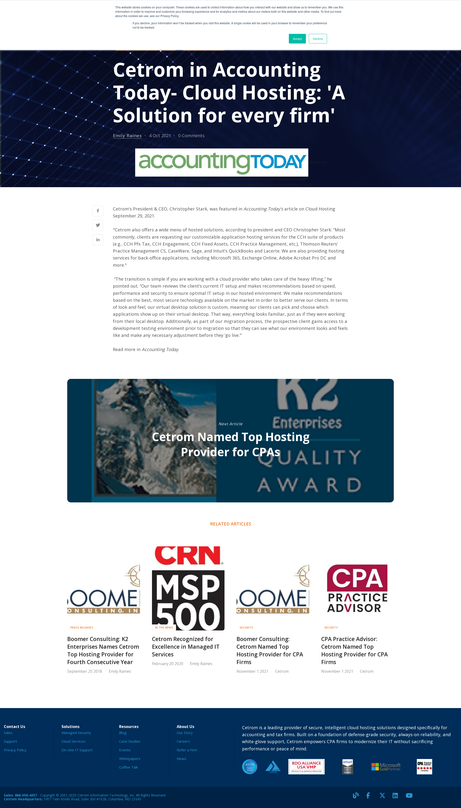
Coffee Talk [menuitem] (128, 767)
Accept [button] (297, 39)
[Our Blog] (358, 797)
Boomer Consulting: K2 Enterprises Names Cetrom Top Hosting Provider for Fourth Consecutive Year (103, 650)
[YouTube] (410, 797)
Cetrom (282, 671)
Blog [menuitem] (123, 732)
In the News (164, 627)
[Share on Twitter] (97, 225)
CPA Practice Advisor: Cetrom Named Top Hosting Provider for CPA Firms (354, 650)
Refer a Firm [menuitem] (187, 749)
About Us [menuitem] (185, 726)
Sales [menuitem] (8, 732)
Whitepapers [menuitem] (129, 758)
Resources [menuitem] (129, 726)
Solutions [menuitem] (70, 726)
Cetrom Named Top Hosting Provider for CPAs (230, 444)
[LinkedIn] (397, 797)
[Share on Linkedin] (97, 239)
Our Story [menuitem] (185, 732)
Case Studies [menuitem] (129, 741)
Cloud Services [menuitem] (73, 741)
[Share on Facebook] (97, 210)
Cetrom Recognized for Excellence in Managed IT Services (185, 646)
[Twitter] (384, 797)
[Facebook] (371, 797)
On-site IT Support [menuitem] (77, 749)
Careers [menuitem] (183, 741)
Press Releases (81, 627)
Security (246, 627)
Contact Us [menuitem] (14, 726)
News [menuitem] (181, 758)
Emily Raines (127, 135)
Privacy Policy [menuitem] (15, 749)
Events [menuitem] (125, 749)
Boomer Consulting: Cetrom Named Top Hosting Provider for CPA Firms (270, 650)
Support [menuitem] (10, 741)
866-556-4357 (26, 795)
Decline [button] (318, 39)
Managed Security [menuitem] (76, 732)
